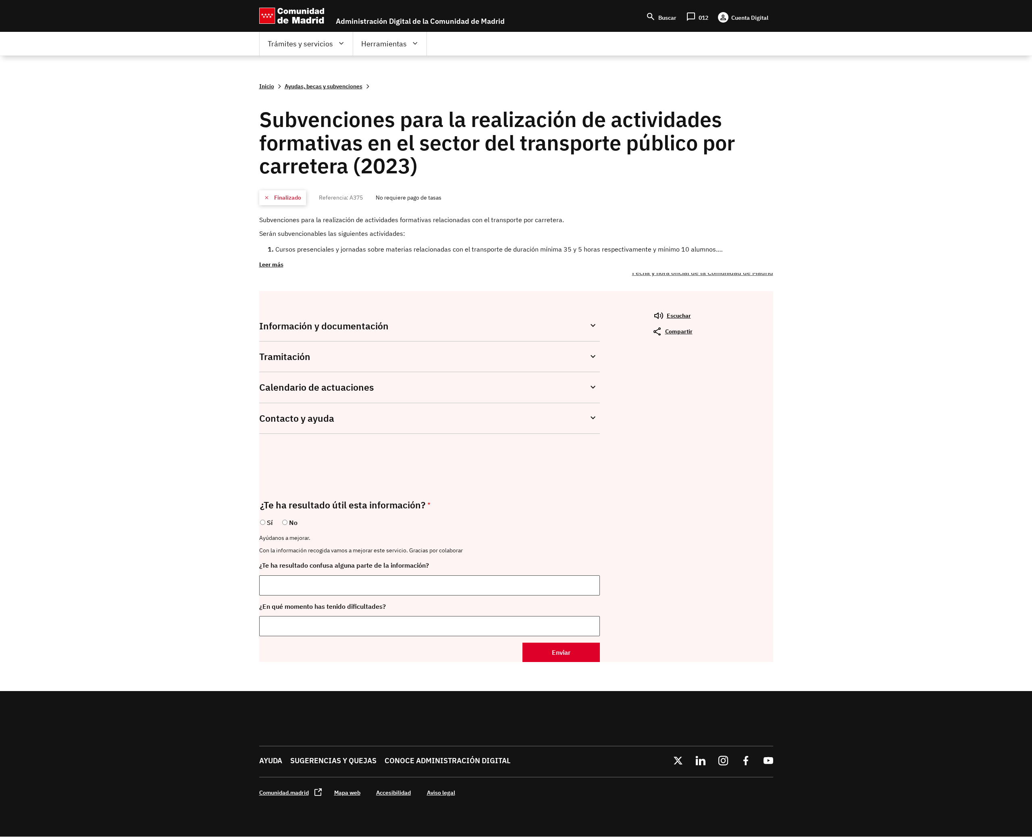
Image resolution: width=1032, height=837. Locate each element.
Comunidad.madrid (284, 792)
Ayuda (270, 760)
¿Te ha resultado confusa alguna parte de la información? (344, 565)
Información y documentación (324, 326)
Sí (270, 522)
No (293, 522)
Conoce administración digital (447, 760)
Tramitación (284, 356)
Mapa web (347, 792)
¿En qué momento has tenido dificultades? (322, 606)
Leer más (271, 264)
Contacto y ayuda (296, 418)
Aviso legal (441, 792)
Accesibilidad (393, 792)
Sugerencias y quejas (333, 760)
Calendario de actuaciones (316, 387)
